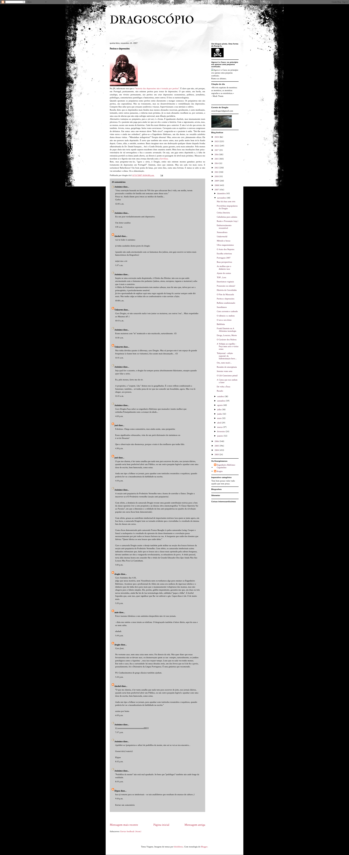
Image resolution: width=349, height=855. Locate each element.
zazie (117, 612)
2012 (217, 167)
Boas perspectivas (224, 262)
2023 (217, 141)
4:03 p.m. (119, 416)
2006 (217, 441)
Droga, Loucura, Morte (227, 335)
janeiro (220, 435)
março (220, 427)
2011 (217, 172)
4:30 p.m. (119, 448)
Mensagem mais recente (124, 825)
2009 (217, 180)
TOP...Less (221, 277)
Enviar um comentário (125, 805)
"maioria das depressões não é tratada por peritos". (157, 88)
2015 (217, 158)
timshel (118, 236)
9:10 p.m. (119, 798)
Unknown (119, 309)
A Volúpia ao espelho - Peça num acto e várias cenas (227, 346)
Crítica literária (223, 212)
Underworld (222, 236)
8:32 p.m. (119, 761)
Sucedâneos (222, 307)
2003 (217, 454)
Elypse (117, 790)
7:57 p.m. (119, 732)
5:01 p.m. (119, 564)
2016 (217, 154)
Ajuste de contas (224, 273)
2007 (217, 189)
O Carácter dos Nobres (227, 339)
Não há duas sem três (226, 201)
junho (220, 414)
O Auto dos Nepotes (225, 249)
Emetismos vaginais (225, 281)
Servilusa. (164, 158)
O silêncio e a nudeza (226, 315)
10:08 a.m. (119, 300)
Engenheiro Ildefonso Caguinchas (226, 466)
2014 (217, 163)
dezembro (221, 193)
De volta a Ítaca (223, 386)
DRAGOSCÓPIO (152, 20)
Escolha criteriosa (224, 253)
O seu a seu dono (224, 320)
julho (219, 409)
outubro (221, 396)
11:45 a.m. (119, 396)
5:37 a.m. (119, 265)
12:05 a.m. (119, 203)
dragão (117, 574)
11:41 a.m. (119, 357)
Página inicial (161, 825)
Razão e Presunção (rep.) (227, 221)
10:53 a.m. (119, 320)
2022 (217, 145)
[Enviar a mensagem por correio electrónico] (161, 175)
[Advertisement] (159, 817)
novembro (222, 197)
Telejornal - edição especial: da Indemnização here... (227, 356)
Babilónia (221, 324)
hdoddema (178, 846)
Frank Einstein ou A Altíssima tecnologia (226, 329)
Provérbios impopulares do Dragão (227, 207)
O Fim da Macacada (225, 294)
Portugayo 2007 (224, 257)
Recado (220, 390)
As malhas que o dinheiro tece (224, 267)
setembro (221, 400)
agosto (220, 405)
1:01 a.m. (119, 226)
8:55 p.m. (119, 781)
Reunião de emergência (227, 367)
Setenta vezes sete (224, 371)
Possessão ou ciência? (226, 286)
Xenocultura (222, 232)
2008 (217, 185)
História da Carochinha (227, 290)
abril (219, 422)
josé (116, 425)
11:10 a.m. (119, 337)
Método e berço (223, 240)
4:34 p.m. (119, 480)
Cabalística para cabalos (227, 217)
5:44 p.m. (119, 635)
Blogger (204, 846)
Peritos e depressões (225, 298)
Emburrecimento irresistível (224, 226)
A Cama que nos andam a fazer (227, 381)
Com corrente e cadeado (227, 311)
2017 (217, 150)
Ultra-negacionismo (225, 245)
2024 (217, 137)
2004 (217, 450)
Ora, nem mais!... (224, 362)
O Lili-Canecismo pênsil (227, 375)
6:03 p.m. (119, 715)
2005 (217, 445)
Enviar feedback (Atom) (130, 831)
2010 (217, 176)
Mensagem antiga (194, 825)
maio (219, 418)
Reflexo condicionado (226, 303)
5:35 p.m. (119, 603)
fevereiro (221, 431)
